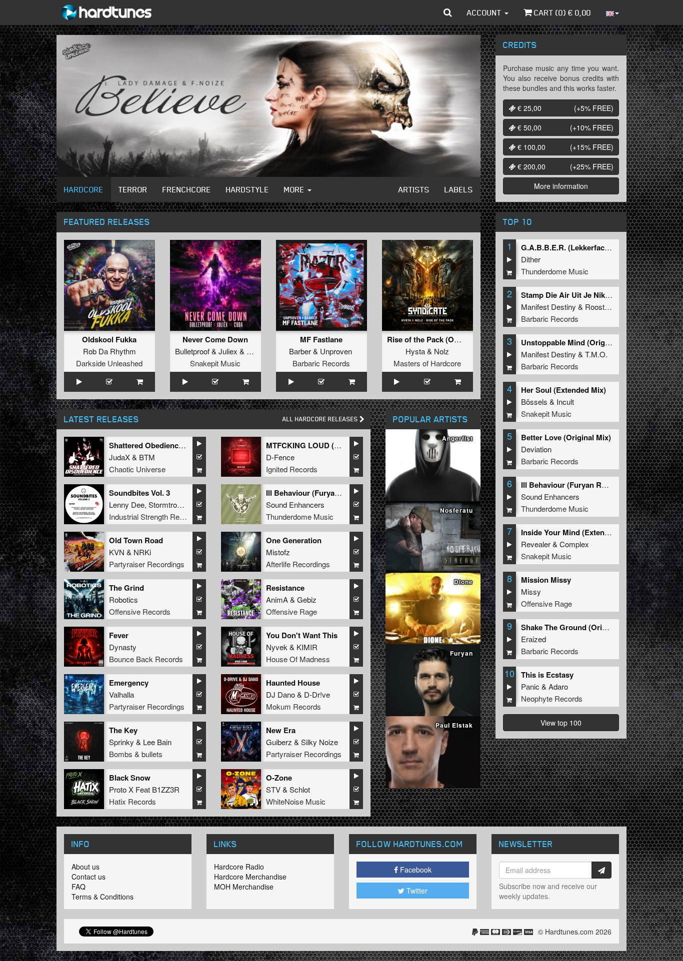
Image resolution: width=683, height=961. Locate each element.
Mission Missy (546, 579)
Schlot (300, 789)
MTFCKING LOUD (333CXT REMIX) (328, 445)
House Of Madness (298, 659)
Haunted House (293, 682)
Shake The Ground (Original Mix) (578, 627)
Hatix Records (132, 801)
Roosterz (600, 306)
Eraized (533, 639)
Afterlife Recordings (298, 564)
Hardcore (84, 189)
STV (273, 789)
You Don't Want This (302, 635)
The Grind (126, 587)
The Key (123, 730)
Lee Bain (157, 742)
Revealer (535, 544)
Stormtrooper (169, 504)
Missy (531, 591)
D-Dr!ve (317, 694)
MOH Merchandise (244, 887)
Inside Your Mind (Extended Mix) (577, 532)
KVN (116, 552)
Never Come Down (215, 339)
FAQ (79, 887)
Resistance (285, 587)
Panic (530, 686)
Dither (530, 259)
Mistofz (278, 552)
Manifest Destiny (548, 306)
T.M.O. (596, 354)
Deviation (536, 449)
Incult (565, 401)
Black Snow (129, 777)
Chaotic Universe (137, 469)
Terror (133, 189)
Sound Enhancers (295, 504)
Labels (458, 189)
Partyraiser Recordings (146, 564)
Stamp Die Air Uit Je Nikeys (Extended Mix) (596, 294)
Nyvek (277, 647)
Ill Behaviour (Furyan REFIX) (316, 492)
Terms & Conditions (103, 897)
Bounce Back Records (146, 659)
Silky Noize (319, 742)
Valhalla (121, 694)
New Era (281, 730)
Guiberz (279, 742)
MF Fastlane (321, 339)
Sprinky (121, 742)
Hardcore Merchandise (250, 877)
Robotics (123, 599)
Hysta (415, 351)
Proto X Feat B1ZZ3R (144, 789)
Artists (414, 189)
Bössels (534, 401)
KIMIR (307, 647)
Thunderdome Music (300, 516)
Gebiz (306, 599)
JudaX (119, 457)
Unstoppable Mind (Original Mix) (577, 342)
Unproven (336, 351)
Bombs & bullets (135, 754)
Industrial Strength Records (153, 516)
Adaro (558, 686)
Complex (574, 544)
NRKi (142, 552)
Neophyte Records (551, 698)
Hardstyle (247, 189)
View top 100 (561, 723)
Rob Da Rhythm (109, 351)
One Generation (294, 540)
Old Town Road (136, 540)
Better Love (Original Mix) (566, 437)
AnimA (277, 599)
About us (86, 867)
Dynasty (122, 647)
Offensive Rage (291, 611)
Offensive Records (139, 611)
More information (561, 186)
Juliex (228, 351)
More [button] (295, 189)
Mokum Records (293, 706)
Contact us (89, 877)
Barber (300, 351)
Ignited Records (292, 469)
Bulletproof (192, 351)
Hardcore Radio (239, 867)
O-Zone (279, 777)
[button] (448, 12)
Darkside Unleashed (109, 363)
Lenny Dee (126, 504)
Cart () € (561, 12)
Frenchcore (186, 189)
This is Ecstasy (547, 674)
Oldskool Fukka (109, 339)
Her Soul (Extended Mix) (563, 389)
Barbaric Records (321, 363)
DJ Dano (280, 694)
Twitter (416, 891)
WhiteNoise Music (296, 801)
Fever (118, 635)
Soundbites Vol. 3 (139, 492)
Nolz (441, 351)
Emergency (128, 682)
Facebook (415, 870)
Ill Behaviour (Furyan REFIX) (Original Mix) (595, 484)
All (321, 419)
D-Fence (280, 457)
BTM (147, 457)
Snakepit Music (215, 363)
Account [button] (485, 12)
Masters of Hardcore (427, 363)
